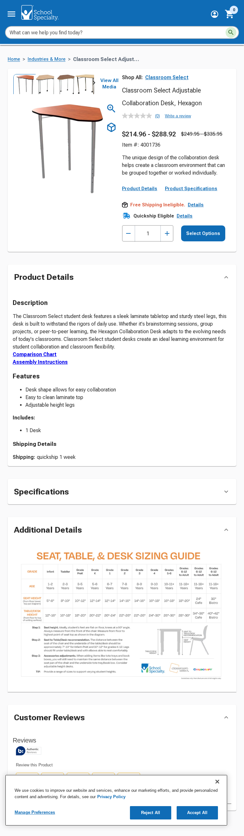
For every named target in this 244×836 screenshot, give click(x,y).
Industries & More (46, 59)
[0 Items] (230, 14)
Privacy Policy (111, 796)
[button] (214, 14)
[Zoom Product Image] (111, 108)
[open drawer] (11, 14)
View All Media (109, 84)
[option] (23, 84)
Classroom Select (166, 77)
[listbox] (53, 84)
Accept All (197, 812)
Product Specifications (191, 188)
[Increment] (166, 233)
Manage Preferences (35, 812)
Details (196, 205)
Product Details (139, 188)
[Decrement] (128, 233)
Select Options (203, 233)
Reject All (150, 812)
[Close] (217, 782)
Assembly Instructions (40, 362)
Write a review (178, 116)
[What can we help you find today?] (231, 32)
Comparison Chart (35, 354)
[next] (94, 84)
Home (14, 59)
